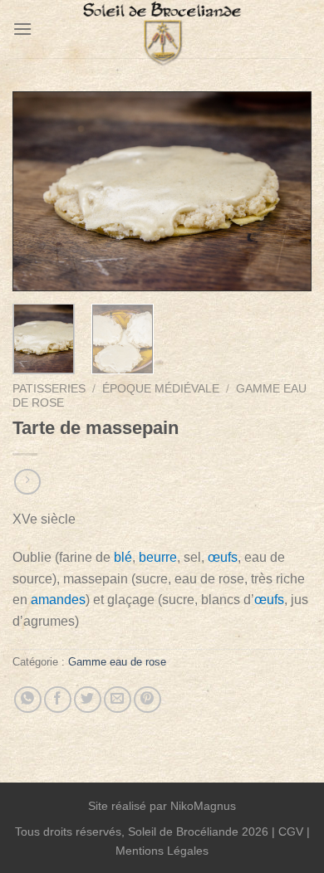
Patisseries (49, 389)
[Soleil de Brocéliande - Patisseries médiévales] (162, 37)
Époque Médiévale (160, 389)
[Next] (285, 191)
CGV (290, 831)
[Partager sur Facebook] (57, 700)
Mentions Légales (162, 850)
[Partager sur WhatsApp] (28, 700)
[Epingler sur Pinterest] (147, 700)
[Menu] (22, 28)
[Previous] (39, 191)
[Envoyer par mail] (117, 700)
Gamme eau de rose (117, 662)
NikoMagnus (203, 805)
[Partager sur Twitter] (87, 700)
